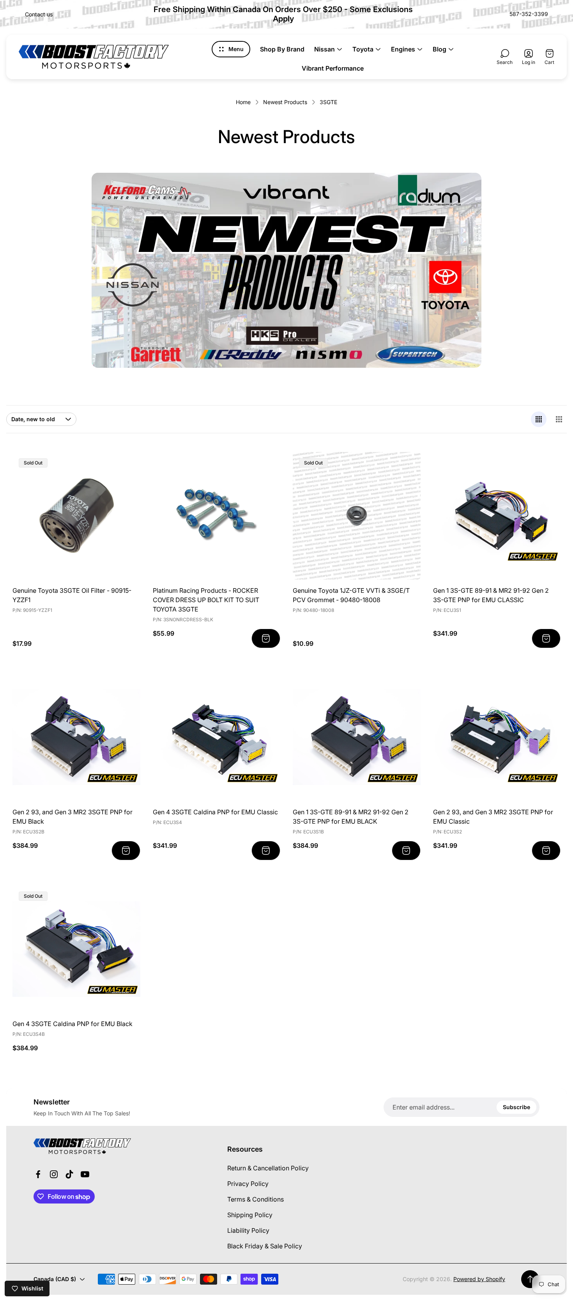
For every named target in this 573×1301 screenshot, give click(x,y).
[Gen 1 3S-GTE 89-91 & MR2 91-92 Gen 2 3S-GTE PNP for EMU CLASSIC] (497, 516)
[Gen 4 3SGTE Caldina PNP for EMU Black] (76, 949)
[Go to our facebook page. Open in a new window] (38, 1174)
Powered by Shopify (479, 1279)
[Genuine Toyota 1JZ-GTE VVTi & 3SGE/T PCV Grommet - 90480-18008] (357, 516)
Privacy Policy (248, 1184)
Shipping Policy (249, 1215)
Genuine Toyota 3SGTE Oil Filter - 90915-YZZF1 (71, 595)
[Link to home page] (82, 1146)
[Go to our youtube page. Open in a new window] (85, 1174)
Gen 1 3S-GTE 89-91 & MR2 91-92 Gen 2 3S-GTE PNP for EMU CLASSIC (491, 595)
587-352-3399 (528, 14)
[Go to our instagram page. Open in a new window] (53, 1174)
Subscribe (516, 1107)
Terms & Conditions (255, 1199)
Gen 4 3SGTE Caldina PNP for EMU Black (72, 1024)
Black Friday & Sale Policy (264, 1246)
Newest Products (285, 102)
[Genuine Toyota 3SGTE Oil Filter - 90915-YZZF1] (76, 516)
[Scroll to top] (530, 1279)
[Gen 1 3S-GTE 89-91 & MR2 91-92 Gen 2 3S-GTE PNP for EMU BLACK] (357, 737)
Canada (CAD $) (55, 1279)
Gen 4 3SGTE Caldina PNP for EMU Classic (215, 812)
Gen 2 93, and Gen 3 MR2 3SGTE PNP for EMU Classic (493, 816)
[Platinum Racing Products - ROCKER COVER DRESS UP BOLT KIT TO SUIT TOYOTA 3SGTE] (217, 516)
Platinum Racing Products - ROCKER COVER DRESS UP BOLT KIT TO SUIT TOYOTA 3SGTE (206, 600)
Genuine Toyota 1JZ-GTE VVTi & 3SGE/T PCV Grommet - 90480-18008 (351, 595)
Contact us (39, 14)
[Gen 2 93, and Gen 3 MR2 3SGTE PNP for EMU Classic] (497, 737)
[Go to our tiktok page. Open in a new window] (69, 1174)
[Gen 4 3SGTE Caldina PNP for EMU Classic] (217, 737)
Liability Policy (248, 1230)
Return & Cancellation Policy (268, 1168)
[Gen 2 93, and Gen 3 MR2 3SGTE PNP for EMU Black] (76, 737)
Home (243, 102)
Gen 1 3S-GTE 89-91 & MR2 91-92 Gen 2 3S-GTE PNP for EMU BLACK (351, 816)
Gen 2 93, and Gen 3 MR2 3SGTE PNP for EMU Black (72, 816)
